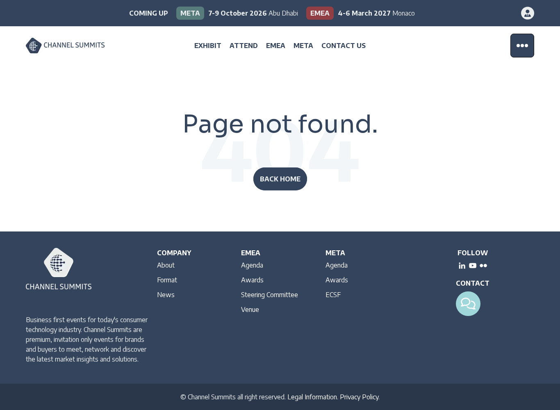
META (303, 45)
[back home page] (77, 46)
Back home (280, 179)
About (166, 265)
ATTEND (244, 45)
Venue (250, 309)
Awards (252, 280)
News (166, 295)
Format (167, 280)
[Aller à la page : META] (237, 13)
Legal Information (312, 397)
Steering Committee (269, 295)
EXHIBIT (207, 45)
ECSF (333, 295)
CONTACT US (343, 45)
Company (174, 253)
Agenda (252, 265)
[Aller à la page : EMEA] (360, 13)
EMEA (275, 45)
